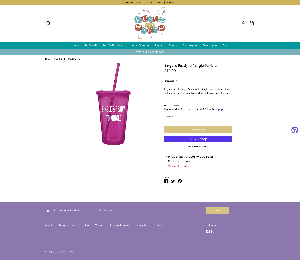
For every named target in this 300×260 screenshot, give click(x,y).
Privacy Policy (143, 225)
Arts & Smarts (138, 45)
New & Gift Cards (113, 45)
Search (160, 225)
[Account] (243, 22)
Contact (99, 225)
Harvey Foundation (68, 225)
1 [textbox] (167, 119)
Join (218, 210)
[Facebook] (208, 231)
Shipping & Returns (119, 225)
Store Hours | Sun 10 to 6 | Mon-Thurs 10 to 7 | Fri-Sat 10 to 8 (150, 2)
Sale (225, 45)
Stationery (188, 45)
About (48, 225)
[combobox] (172, 117)
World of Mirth (67, 251)
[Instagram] (213, 231)
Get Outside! (91, 45)
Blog (86, 225)
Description (171, 81)
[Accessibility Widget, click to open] (294, 130)
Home (76, 45)
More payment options (198, 146)
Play (157, 45)
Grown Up (208, 45)
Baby (172, 45)
